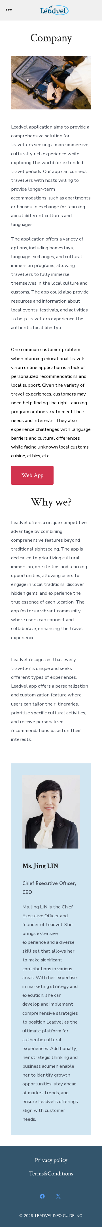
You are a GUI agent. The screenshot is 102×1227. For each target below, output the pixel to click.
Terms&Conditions (51, 1173)
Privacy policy (51, 1160)
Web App (32, 475)
